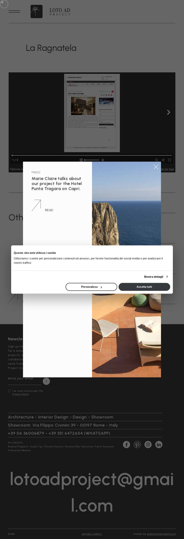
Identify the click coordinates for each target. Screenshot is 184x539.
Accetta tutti (144, 286)
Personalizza (89, 286)
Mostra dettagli (153, 276)
